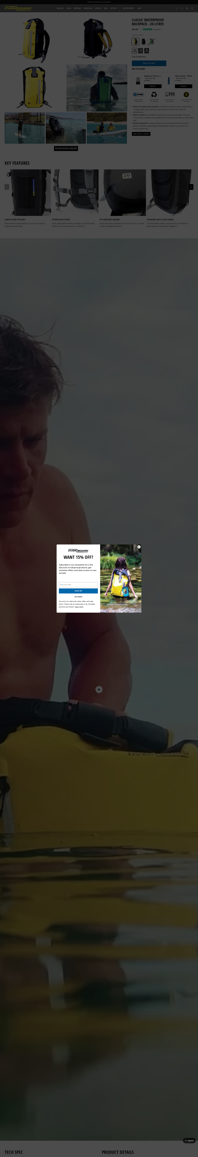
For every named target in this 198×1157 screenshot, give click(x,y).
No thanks (78, 596)
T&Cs (77, 607)
